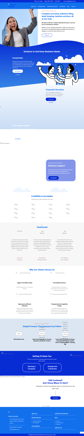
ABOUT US (34, 413)
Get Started (18, 71)
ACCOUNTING (62, 6)
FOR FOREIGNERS (36, 422)
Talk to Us (47, 35)
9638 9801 (57, 1)
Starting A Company (32, 367)
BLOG (68, 6)
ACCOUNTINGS (36, 426)
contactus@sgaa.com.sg (69, 1)
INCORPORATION (41, 6)
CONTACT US (58, 427)
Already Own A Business (52, 367)
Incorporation (58, 424)
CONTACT (73, 6)
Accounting (58, 421)
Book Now (55, 398)
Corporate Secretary (59, 422)
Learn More (17, 74)
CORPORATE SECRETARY (52, 6)
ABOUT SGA (33, 6)
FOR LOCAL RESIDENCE (37, 421)
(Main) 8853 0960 (48, 1)
